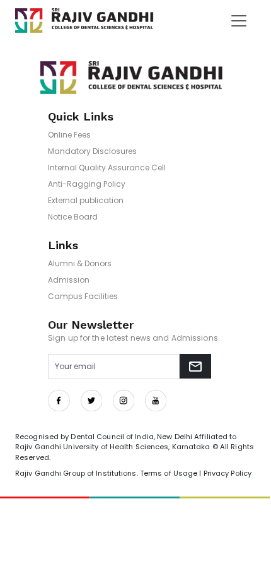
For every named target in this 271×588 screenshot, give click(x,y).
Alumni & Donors (80, 263)
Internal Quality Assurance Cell (107, 167)
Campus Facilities (83, 296)
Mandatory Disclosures (92, 151)
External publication (86, 200)
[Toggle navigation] (239, 21)
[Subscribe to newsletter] (195, 366)
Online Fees (69, 134)
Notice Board (73, 216)
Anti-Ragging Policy (86, 184)
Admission (68, 279)
